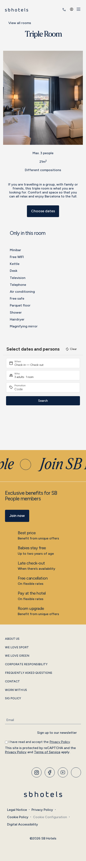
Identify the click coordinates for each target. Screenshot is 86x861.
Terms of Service (47, 752)
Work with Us (16, 690)
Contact (12, 681)
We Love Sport (17, 647)
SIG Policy (13, 698)
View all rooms (19, 23)
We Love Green (17, 656)
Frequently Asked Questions (28, 673)
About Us (12, 639)
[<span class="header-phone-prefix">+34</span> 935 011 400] (64, 9)
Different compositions (43, 170)
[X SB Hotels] (63, 772)
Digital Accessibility (22, 824)
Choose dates (43, 211)
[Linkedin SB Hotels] (76, 772)
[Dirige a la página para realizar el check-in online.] (58, 9)
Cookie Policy (17, 817)
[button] (7, 97)
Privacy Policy (59, 742)
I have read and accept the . (40, 742)
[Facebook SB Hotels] (50, 772)
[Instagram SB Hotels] (37, 772)
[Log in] (71, 9)
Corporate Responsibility (26, 664)
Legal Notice (17, 810)
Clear (73, 349)
